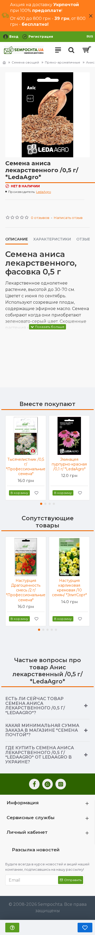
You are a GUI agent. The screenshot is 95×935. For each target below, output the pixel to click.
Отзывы (85, 239)
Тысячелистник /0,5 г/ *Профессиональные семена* (25, 466)
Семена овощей (25, 62)
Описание (16, 239)
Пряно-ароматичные (62, 62)
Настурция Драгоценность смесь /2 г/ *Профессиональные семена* (25, 590)
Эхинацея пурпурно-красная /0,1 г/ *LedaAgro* (69, 464)
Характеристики (52, 239)
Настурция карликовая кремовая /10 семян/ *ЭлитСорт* (69, 588)
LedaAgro (43, 192)
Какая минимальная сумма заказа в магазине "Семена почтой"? (42, 730)
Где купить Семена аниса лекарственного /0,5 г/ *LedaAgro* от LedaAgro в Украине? (39, 754)
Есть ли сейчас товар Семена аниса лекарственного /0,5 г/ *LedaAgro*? (35, 705)
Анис (90, 62)
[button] (41, 504)
